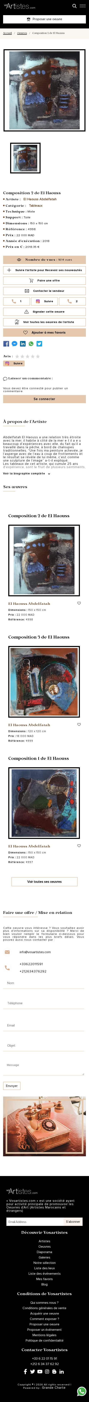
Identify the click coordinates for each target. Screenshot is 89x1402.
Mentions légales (44, 1335)
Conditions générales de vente (44, 1308)
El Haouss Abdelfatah (40, 199)
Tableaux (35, 205)
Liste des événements (45, 1273)
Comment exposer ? (44, 1319)
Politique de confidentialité (45, 1340)
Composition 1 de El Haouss (38, 759)
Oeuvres (22, 33)
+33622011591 (31, 964)
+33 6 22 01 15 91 (44, 1358)
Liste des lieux (44, 1268)
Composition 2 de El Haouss (39, 516)
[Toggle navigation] (82, 7)
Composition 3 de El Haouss (39, 638)
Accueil (7, 33)
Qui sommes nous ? (44, 1302)
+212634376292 (33, 971)
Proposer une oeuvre (44, 1324)
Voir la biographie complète (24, 473)
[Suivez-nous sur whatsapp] (32, 344)
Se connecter (44, 399)
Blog (44, 1284)
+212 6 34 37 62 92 (44, 1364)
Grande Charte (54, 1387)
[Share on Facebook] (7, 344)
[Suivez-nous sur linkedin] (24, 344)
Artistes (44, 1241)
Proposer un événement (44, 1329)
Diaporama (44, 1252)
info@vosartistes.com (35, 952)
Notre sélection (45, 1263)
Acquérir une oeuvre (44, 1313)
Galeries (44, 1257)
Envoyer (12, 1086)
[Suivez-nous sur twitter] (40, 344)
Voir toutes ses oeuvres (44, 881)
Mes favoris (44, 1279)
